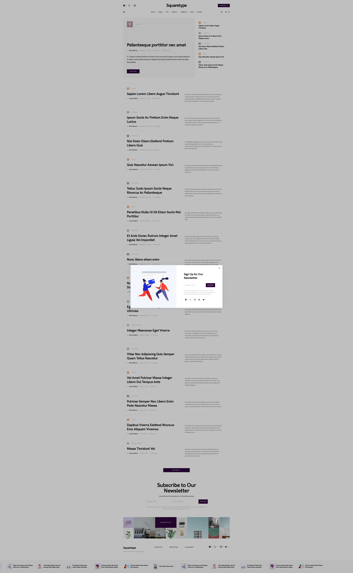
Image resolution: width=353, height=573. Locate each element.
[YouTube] (204, 299)
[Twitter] (190, 299)
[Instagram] (195, 299)
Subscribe (210, 285)
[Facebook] (186, 299)
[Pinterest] (199, 299)
